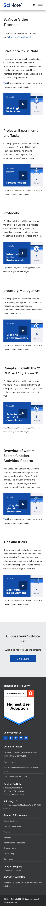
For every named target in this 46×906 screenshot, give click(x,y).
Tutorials (6, 832)
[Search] (33, 5)
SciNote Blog (8, 853)
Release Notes (9, 848)
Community (8, 858)
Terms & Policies (10, 902)
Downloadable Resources (14, 842)
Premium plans (9, 762)
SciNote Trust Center (12, 826)
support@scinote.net (12, 870)
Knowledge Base (10, 821)
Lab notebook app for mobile (15, 776)
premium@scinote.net (12, 787)
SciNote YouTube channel (19, 37)
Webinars (7, 837)
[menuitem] (33, 5)
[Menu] (39, 5)
